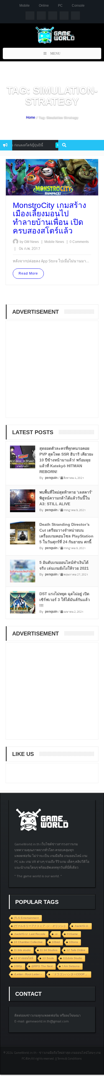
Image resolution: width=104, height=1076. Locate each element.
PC (60, 5)
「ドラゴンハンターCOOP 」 (69, 974)
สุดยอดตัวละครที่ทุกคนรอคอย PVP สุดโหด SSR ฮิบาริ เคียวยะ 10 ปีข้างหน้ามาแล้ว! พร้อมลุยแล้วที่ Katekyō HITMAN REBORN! (66, 460)
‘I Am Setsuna (71, 966)
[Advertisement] (53, 373)
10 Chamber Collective (28, 942)
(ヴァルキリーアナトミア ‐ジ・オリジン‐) (39, 925)
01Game (72, 934)
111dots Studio (72, 958)
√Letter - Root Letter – (28, 974)
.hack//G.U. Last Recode (29, 934)
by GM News (29, 242)
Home (30, 117)
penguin (51, 478)
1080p (18, 966)
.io (56, 934)
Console (78, 5)
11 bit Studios (48, 950)
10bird (56, 942)
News (60, 242)
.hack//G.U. (81, 925)
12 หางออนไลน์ (23, 958)
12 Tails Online (76, 950)
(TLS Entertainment (26, 917)
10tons (73, 942)
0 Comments (79, 242)
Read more (28, 273)
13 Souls (48, 958)
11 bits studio (22, 950)
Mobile (24, 5)
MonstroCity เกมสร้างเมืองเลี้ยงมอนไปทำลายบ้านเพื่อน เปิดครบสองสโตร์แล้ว (49, 218)
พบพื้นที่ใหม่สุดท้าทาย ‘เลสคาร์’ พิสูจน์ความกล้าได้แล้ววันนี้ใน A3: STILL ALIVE (65, 498)
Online (44, 5)
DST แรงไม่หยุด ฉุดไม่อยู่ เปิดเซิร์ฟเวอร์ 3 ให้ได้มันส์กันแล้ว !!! (64, 600)
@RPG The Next (42, 966)
